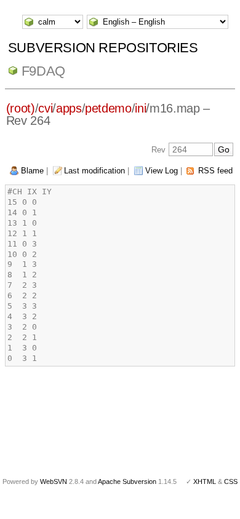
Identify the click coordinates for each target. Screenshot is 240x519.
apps (69, 108)
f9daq (43, 71)
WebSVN (53, 481)
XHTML (204, 481)
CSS (231, 481)
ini (140, 108)
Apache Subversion (127, 481)
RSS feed (215, 170)
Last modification (94, 170)
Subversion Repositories (103, 47)
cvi (45, 108)
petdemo (108, 108)
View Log (161, 170)
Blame (32, 170)
